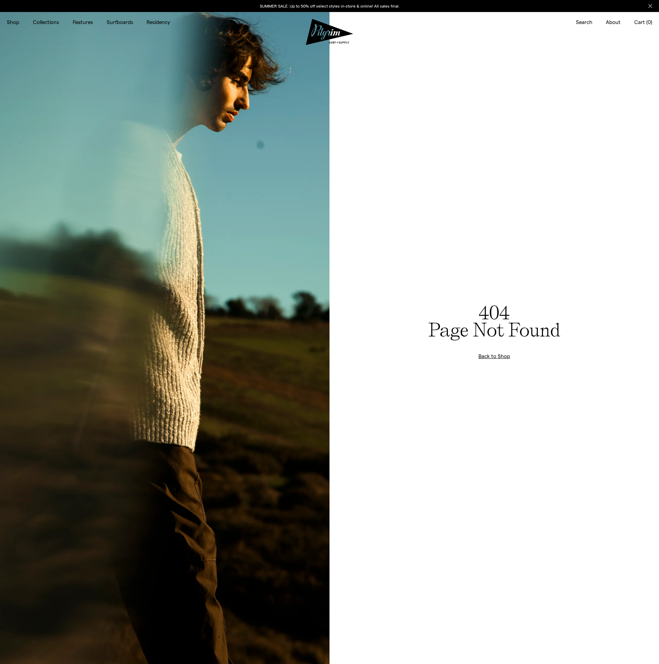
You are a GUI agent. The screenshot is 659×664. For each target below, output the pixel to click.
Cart (643, 22)
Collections (46, 22)
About (613, 22)
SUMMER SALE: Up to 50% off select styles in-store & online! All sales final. (330, 5)
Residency (158, 22)
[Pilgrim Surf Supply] (329, 22)
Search (584, 22)
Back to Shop (494, 356)
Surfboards (120, 22)
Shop (13, 22)
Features (83, 22)
